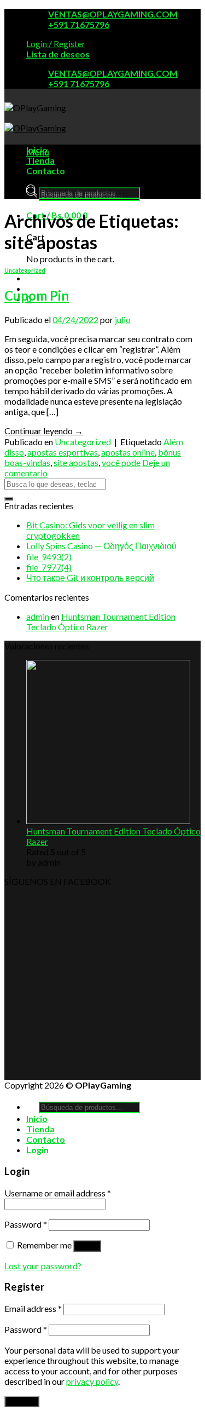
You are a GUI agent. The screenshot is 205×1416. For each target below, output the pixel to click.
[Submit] (8, 498)
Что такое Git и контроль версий (90, 577)
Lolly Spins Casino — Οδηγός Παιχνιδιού (101, 545)
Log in (87, 1246)
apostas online (128, 452)
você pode (121, 462)
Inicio (37, 150)
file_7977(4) (49, 567)
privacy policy (92, 1381)
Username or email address (57, 1193)
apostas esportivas (62, 452)
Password (25, 1224)
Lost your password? (42, 1265)
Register (22, 1401)
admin (37, 616)
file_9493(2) (49, 556)
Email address (33, 1308)
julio (123, 319)
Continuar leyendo (43, 430)
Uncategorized (24, 270)
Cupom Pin (36, 295)
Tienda (40, 160)
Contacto (45, 170)
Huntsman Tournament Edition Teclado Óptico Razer (100, 621)
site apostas (76, 462)
